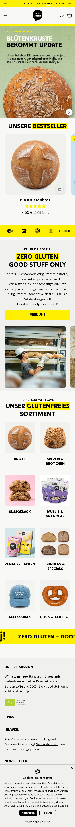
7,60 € (36, 212)
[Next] (69, 3)
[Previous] (5, 3)
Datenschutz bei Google (55, 805)
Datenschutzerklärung (29, 805)
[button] (61, 15)
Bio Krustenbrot (35, 200)
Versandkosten (47, 744)
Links (9, 717)
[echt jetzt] (37, 15)
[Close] (72, 768)
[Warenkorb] (59, 189)
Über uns (37, 314)
